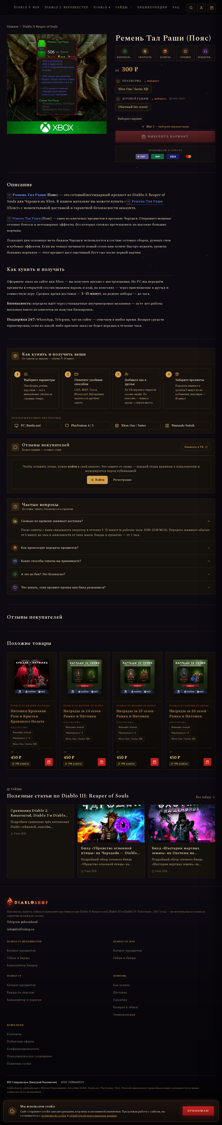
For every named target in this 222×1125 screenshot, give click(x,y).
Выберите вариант (168, 136)
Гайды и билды (18, 958)
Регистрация (122, 480)
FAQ (176, 7)
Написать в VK (194, 447)
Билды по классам (20, 992)
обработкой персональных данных (93, 1115)
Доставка (120, 992)
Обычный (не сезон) (133, 107)
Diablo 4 (102, 7)
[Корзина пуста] (211, 7)
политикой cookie (53, 1115)
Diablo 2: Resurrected (66, 7)
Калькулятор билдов (22, 965)
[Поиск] (191, 7)
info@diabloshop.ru (20, 929)
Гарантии (120, 1000)
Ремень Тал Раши (29, 195)
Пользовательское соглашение (29, 1056)
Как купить (121, 985)
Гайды (122, 7)
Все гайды (203, 797)
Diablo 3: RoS (26, 7)
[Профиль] (201, 7)
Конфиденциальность (23, 1049)
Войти (99, 480)
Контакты (14, 1034)
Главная (12, 27)
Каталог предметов (21, 950)
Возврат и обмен (125, 1007)
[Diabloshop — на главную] (27, 901)
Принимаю (198, 1111)
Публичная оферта (20, 1041)
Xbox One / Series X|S (133, 89)
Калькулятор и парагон (24, 1000)
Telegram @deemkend (22, 922)
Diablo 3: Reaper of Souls (40, 27)
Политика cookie (19, 1063)
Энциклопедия (152, 7)
